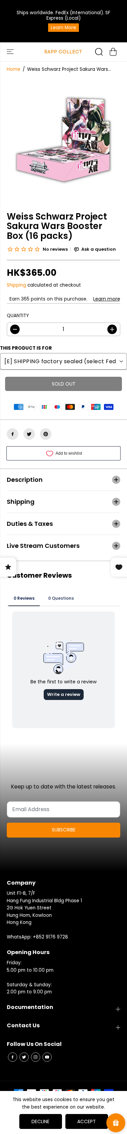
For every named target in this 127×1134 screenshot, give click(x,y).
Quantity (18, 315)
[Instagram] (35, 1057)
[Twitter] (29, 434)
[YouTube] (47, 1057)
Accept (86, 1121)
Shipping (16, 285)
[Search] (99, 52)
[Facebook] (12, 434)
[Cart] (113, 52)
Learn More (63, 27)
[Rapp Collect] (63, 51)
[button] (11, 51)
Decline (40, 1121)
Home (13, 69)
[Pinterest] (45, 434)
